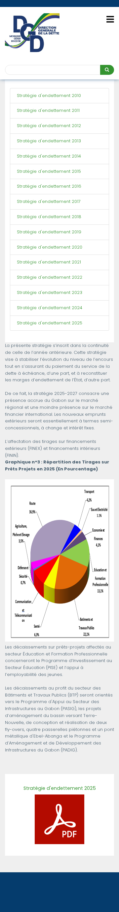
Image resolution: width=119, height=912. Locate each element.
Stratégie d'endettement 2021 (49, 262)
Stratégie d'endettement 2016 (49, 186)
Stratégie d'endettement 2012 (49, 125)
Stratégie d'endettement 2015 (49, 171)
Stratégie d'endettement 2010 (49, 95)
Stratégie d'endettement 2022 (49, 277)
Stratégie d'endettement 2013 (49, 141)
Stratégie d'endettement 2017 (49, 201)
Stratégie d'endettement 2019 (49, 232)
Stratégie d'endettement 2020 (49, 247)
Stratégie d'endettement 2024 (49, 308)
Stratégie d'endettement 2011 (48, 110)
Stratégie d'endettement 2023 (49, 292)
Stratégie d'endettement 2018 (49, 217)
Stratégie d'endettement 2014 (49, 156)
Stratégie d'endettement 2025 (49, 323)
